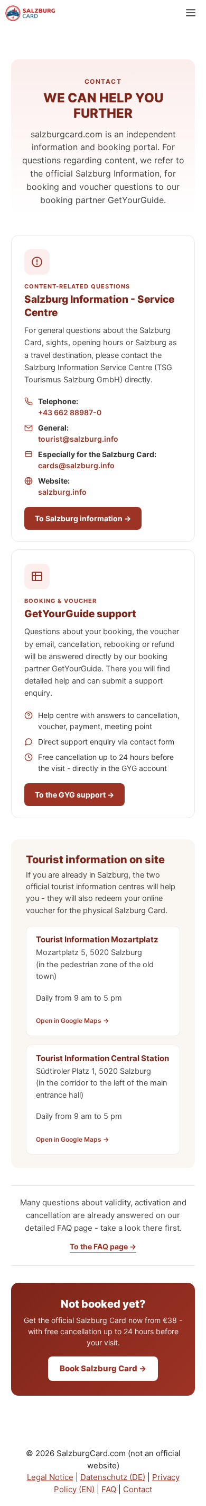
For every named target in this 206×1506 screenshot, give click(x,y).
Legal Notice (50, 1477)
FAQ (108, 1489)
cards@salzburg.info (76, 465)
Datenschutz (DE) (112, 1477)
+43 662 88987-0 (69, 412)
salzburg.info (62, 491)
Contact (137, 1489)
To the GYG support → (74, 794)
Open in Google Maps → (72, 1021)
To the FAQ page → (103, 1246)
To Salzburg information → (83, 518)
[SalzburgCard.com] (30, 13)
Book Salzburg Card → (103, 1368)
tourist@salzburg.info (78, 438)
